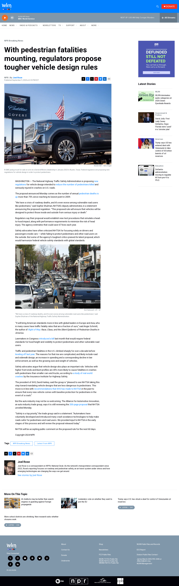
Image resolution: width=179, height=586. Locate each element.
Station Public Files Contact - (148, 555)
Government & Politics (161, 114)
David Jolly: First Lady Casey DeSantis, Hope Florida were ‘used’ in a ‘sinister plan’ (163, 124)
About (83, 25)
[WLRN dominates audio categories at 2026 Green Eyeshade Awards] (146, 96)
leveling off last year (25, 354)
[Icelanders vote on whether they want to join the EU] (69, 503)
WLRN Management (144, 564)
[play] (5, 17)
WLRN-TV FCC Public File (108, 559)
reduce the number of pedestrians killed (75, 184)
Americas (159, 139)
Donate (64, 555)
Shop (101, 544)
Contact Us (65, 550)
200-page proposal (79, 404)
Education (159, 166)
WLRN (157, 92)
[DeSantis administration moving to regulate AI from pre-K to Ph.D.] (146, 170)
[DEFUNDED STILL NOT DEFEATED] (156, 59)
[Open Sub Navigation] (16, 25)
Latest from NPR (44, 443)
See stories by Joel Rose (30, 475)
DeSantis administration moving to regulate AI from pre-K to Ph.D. (163, 174)
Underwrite (65, 561)
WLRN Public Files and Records (148, 544)
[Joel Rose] (9, 467)
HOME (4, 25)
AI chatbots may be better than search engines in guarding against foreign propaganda (37, 502)
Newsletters (49, 25)
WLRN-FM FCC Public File (108, 561)
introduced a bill (46, 338)
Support (70, 25)
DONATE (170, 6)
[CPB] (120, 581)
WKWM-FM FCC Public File (109, 563)
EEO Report (141, 550)
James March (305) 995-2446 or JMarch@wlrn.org (149, 560)
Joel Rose (17, 77)
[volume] (12, 18)
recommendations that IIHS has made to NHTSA (57, 389)
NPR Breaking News (13, 40)
